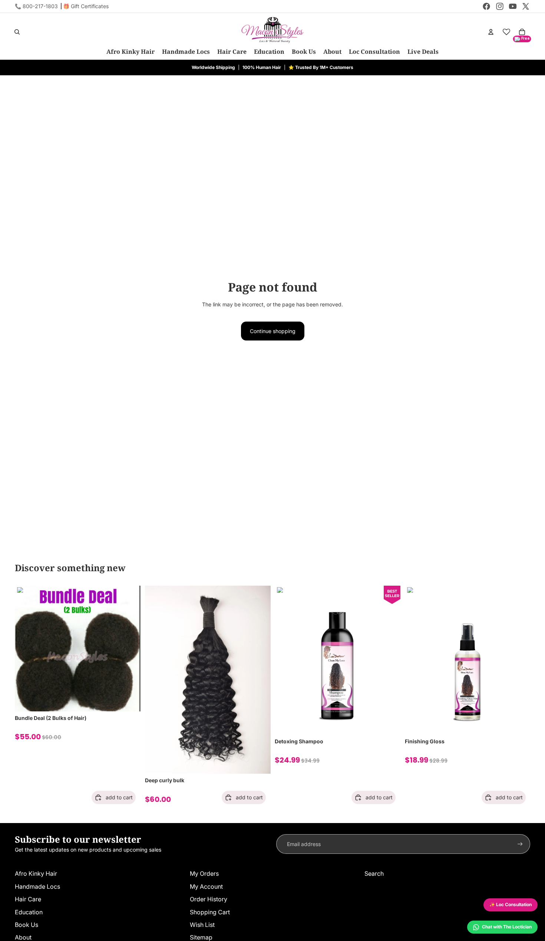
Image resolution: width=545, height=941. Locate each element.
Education (29, 912)
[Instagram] (499, 6)
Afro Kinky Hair (36, 873)
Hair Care (28, 899)
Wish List (202, 924)
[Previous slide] (26, 649)
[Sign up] (520, 844)
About (23, 937)
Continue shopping (272, 331)
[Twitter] (525, 6)
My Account (206, 886)
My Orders (204, 873)
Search (374, 873)
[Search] (17, 32)
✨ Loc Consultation (510, 904)
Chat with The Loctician (507, 927)
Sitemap (201, 937)
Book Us (26, 924)
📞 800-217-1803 (36, 6)
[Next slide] (129, 649)
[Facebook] (486, 6)
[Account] (491, 32)
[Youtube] (512, 6)
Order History (208, 899)
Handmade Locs (37, 886)
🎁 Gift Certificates (86, 6)
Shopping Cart (210, 912)
